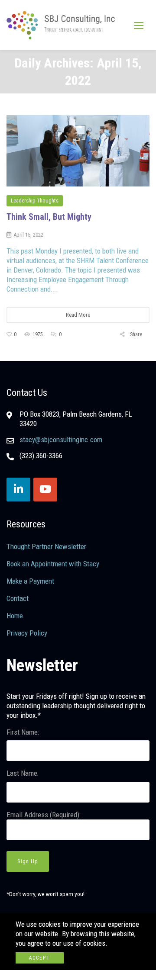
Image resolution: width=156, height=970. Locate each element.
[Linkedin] (18, 489)
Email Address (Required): (43, 814)
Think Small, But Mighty (48, 217)
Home (14, 615)
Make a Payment (30, 581)
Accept (39, 958)
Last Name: (22, 773)
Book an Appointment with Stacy (52, 563)
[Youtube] (45, 489)
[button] (139, 25)
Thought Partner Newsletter (46, 546)
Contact (17, 598)
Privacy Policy (26, 633)
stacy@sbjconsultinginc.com (61, 439)
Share (135, 334)
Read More (78, 315)
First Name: (22, 732)
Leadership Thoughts (34, 200)
